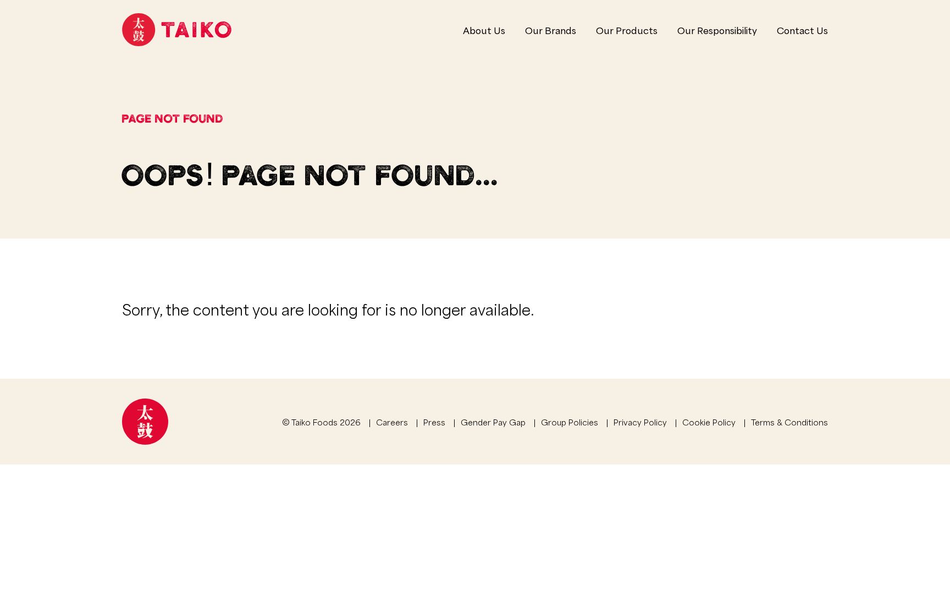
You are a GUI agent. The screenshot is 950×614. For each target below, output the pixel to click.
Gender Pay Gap (493, 422)
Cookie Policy (709, 422)
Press (434, 422)
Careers (392, 422)
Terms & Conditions (789, 422)
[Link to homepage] (176, 29)
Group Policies (569, 422)
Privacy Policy (640, 422)
